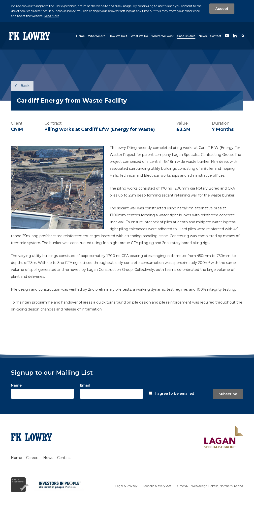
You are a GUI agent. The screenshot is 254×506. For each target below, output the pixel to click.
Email (85, 385)
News (48, 457)
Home (16, 457)
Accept (221, 8)
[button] (96, 36)
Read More (51, 16)
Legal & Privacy (126, 486)
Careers (32, 457)
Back (25, 86)
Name (16, 385)
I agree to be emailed (174, 393)
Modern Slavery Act (157, 486)
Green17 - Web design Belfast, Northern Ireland (210, 486)
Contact (64, 457)
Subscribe (228, 394)
